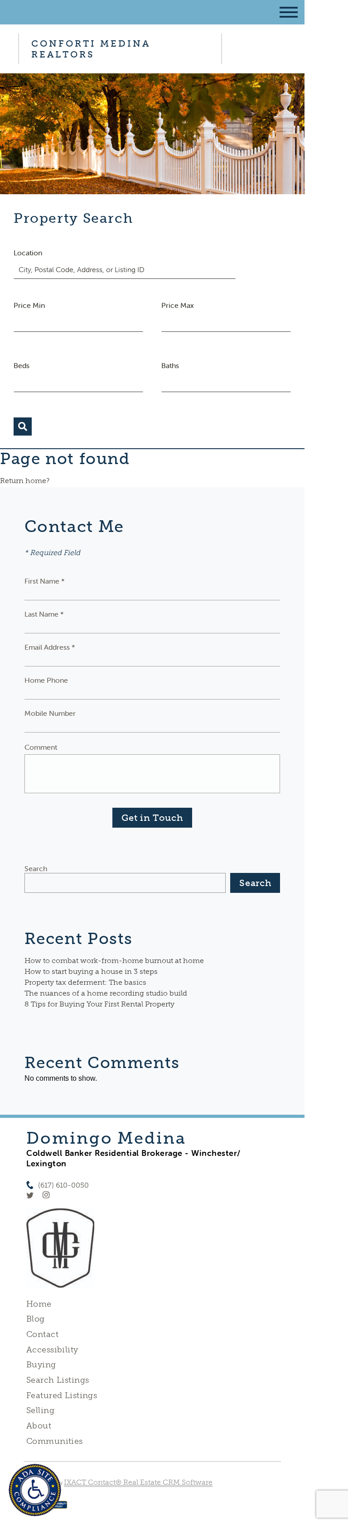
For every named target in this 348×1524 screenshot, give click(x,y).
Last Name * (44, 613)
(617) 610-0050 (63, 1185)
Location (28, 252)
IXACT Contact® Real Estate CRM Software (138, 1482)
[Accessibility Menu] (35, 1490)
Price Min (29, 305)
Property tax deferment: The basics (85, 982)
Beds (21, 365)
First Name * (44, 580)
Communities (54, 1441)
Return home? (24, 480)
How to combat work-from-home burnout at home (114, 960)
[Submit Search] (23, 426)
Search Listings (57, 1380)
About (38, 1426)
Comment (40, 747)
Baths (170, 365)
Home (39, 1304)
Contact (42, 1334)
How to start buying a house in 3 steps (91, 971)
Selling (40, 1410)
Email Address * (49, 647)
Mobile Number (50, 713)
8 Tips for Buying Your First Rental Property (99, 1004)
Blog (35, 1319)
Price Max (177, 305)
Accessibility (52, 1350)
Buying (41, 1365)
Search (35, 868)
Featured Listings (61, 1395)
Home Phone (46, 680)
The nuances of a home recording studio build (105, 993)
